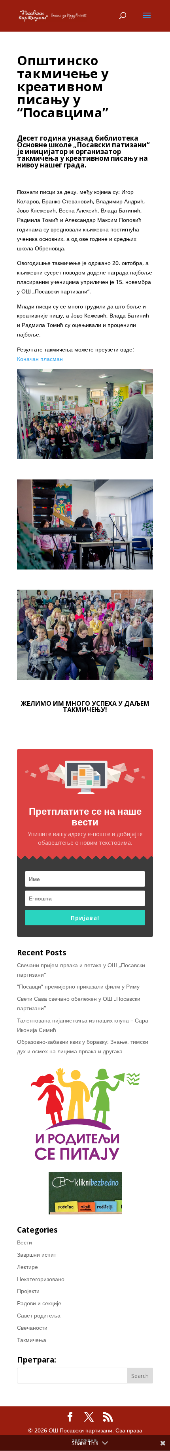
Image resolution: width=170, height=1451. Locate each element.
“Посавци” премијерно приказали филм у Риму (78, 986)
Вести (24, 1242)
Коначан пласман (40, 359)
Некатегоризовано (40, 1279)
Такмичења (31, 1340)
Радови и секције (39, 1303)
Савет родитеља (38, 1315)
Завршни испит (36, 1254)
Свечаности (32, 1327)
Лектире (27, 1267)
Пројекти (28, 1291)
